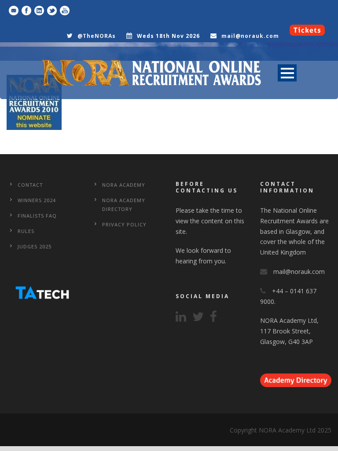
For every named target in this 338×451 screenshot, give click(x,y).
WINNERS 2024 (37, 200)
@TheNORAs (96, 36)
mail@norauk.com (250, 36)
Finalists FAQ (37, 215)
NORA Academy (123, 184)
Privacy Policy (124, 224)
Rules (26, 231)
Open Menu (287, 72)
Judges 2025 (34, 246)
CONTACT (30, 184)
